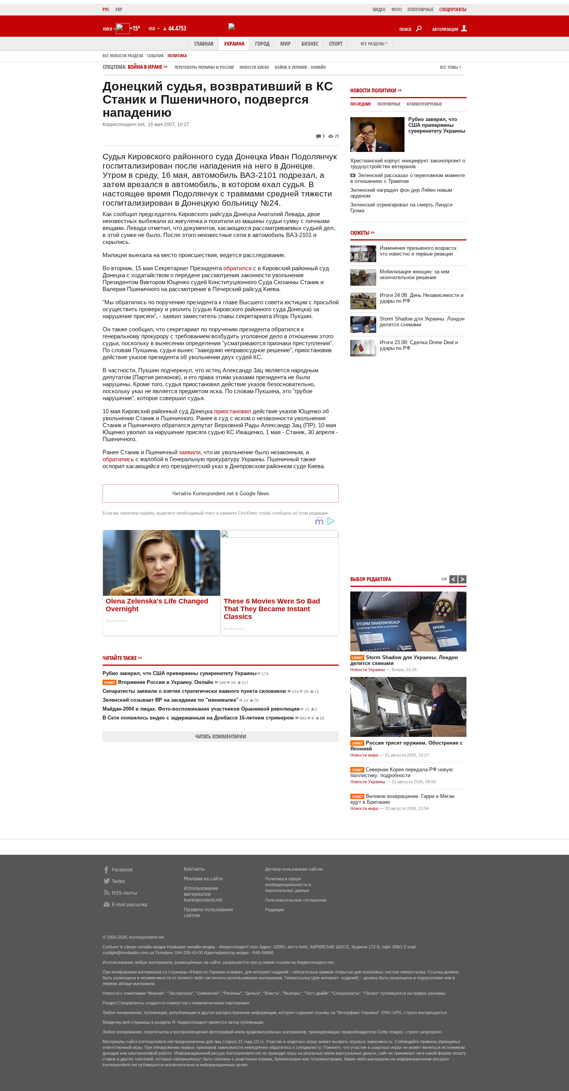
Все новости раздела (123, 55)
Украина (234, 43)
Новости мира (364, 755)
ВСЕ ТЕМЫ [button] (449, 67)
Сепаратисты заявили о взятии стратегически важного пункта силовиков (211, 691)
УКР (118, 9)
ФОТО (396, 9)
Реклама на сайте (203, 878)
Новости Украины (367, 669)
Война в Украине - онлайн (300, 67)
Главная (203, 43)
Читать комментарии (220, 736)
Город (262, 43)
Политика (177, 55)
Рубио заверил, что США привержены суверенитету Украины (186, 673)
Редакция (274, 909)
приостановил (232, 411)
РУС (106, 9)
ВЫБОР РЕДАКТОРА (370, 579)
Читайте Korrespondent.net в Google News (220, 493)
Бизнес (310, 43)
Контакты (194, 869)
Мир (285, 43)
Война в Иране (227, 66)
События (155, 55)
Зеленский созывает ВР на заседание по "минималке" (181, 700)
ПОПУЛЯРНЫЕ (421, 9)
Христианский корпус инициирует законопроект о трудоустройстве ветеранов (407, 163)
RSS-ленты (124, 893)
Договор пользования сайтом (294, 869)
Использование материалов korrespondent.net (203, 894)
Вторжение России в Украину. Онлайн (176, 682)
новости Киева (254, 67)
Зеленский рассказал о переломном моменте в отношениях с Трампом (407, 178)
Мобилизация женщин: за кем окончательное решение (414, 274)
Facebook (122, 870)
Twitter (118, 881)
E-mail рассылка (129, 904)
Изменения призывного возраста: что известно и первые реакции (419, 251)
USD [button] (152, 28)
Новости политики (373, 90)
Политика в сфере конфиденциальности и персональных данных (288, 884)
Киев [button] (107, 29)
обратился (237, 268)
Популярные (389, 104)
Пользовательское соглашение (296, 900)
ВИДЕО (379, 9)
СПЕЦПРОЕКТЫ (452, 9)
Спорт (336, 43)
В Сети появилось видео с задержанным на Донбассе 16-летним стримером (213, 718)
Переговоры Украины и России (204, 67)
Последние (360, 104)
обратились (118, 459)
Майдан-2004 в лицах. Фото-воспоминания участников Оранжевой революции (210, 709)
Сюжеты (359, 232)
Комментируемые (424, 104)
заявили (190, 452)
